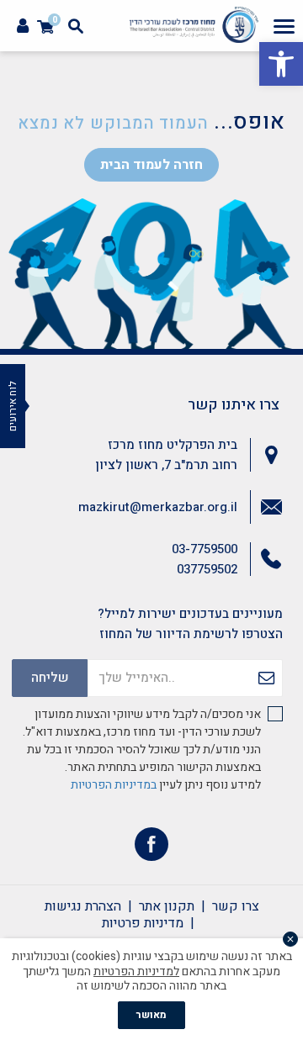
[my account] (23, 26)
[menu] (284, 26)
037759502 (207, 569)
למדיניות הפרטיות (136, 971)
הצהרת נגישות (83, 906)
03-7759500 (204, 549)
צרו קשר (235, 906)
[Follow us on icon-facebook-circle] (151, 848)
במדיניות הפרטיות (114, 785)
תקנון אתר (166, 906)
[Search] (76, 26)
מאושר (151, 1014)
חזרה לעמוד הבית (151, 165)
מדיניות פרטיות (142, 923)
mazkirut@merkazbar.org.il (157, 507)
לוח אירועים (12, 406)
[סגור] (290, 939)
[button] (281, 64)
